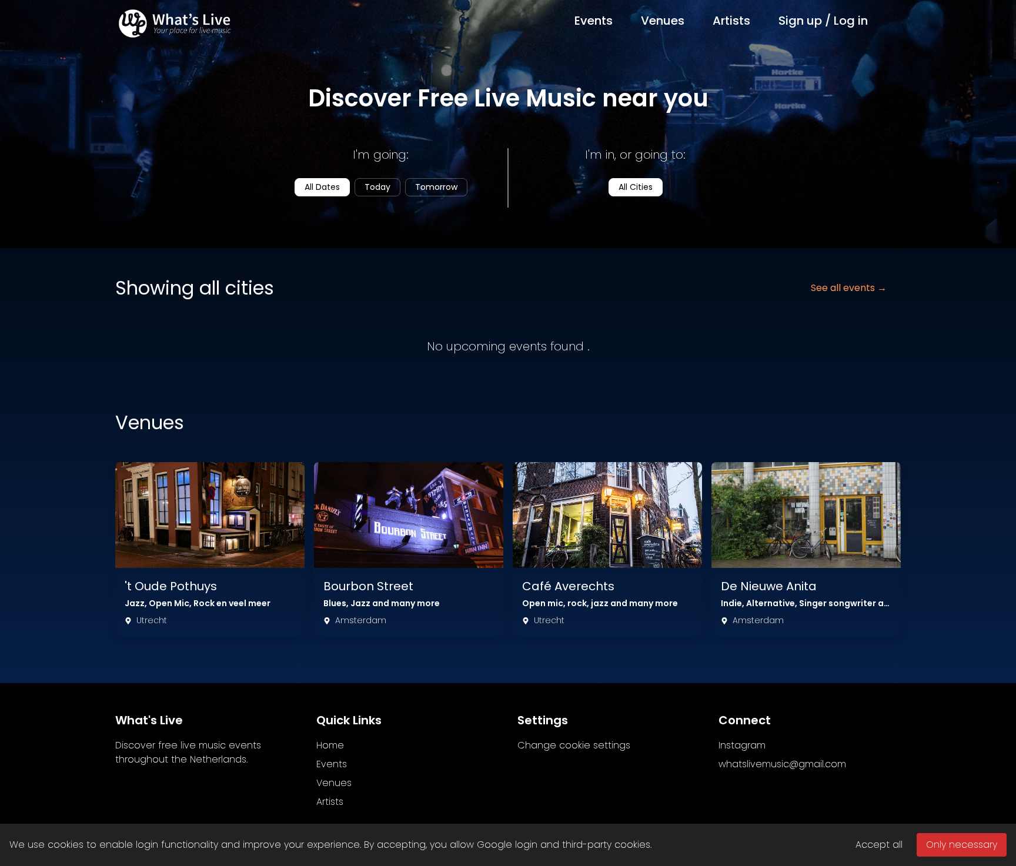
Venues (662, 20)
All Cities (636, 187)
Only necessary (961, 844)
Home (330, 745)
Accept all (879, 844)
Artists (731, 20)
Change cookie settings (573, 745)
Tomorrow (436, 187)
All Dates (322, 187)
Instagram (742, 745)
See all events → (849, 288)
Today (377, 187)
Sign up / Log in (823, 20)
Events (593, 20)
